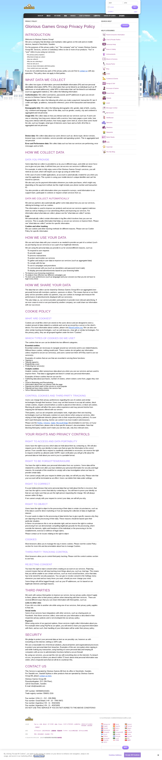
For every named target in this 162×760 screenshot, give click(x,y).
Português (106, 732)
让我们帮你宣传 (46, 730)
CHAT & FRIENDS (68, 724)
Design (60, 724)
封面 (41, 724)
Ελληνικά (117, 736)
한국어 (105, 742)
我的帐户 (37, 727)
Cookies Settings (115, 755)
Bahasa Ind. (107, 724)
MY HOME (51, 724)
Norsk (116, 730)
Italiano (117, 728)
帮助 (35, 734)
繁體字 (129, 740)
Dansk (117, 724)
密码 (125, 3)
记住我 (112, 7)
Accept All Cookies (132, 755)
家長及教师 (41, 734)
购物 (56, 724)
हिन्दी (128, 738)
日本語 (117, 740)
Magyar (129, 728)
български (106, 738)
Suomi (105, 734)
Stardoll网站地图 (73, 730)
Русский (129, 736)
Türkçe (129, 734)
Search (125, 25)
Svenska (117, 734)
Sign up (36, 724)
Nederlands (107, 730)
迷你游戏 (89, 725)
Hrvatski (106, 728)
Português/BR (119, 732)
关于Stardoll (37, 730)
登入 (135, 7)
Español (117, 726)
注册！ (136, 12)
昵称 (110, 3)
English (106, 726)
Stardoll (29, 6)
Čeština (106, 736)
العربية (117, 738)
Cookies (65, 730)
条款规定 (59, 737)
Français (129, 726)
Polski (128, 730)
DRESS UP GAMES (86, 724)
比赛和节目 (77, 724)
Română (129, 732)
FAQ (52, 734)
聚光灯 (45, 724)
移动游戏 (83, 725)
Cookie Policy (39, 756)
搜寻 (125, 747)
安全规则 (47, 734)
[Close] (158, 755)
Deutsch (129, 724)
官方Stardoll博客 (83, 730)
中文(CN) (106, 740)
